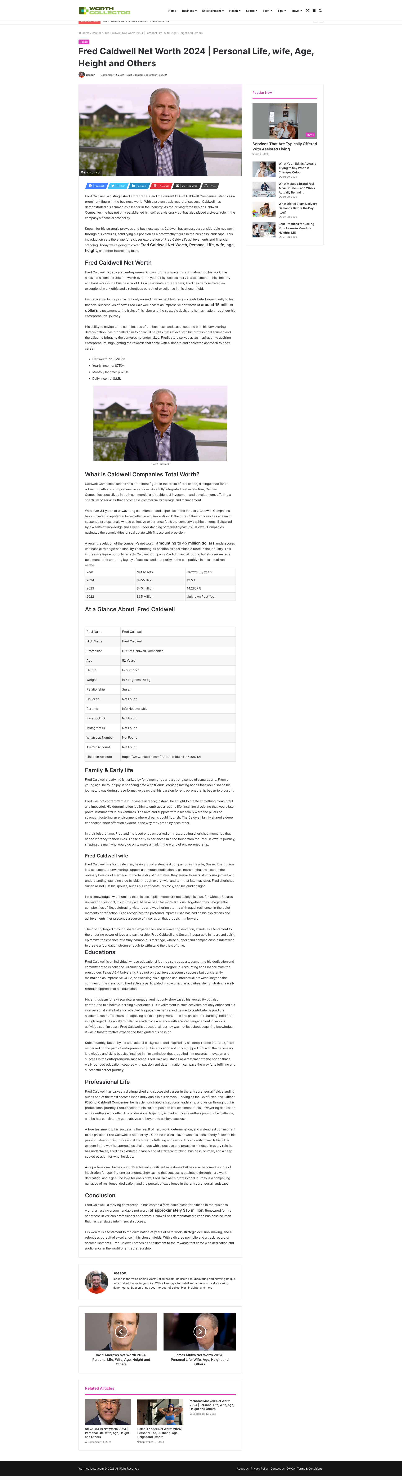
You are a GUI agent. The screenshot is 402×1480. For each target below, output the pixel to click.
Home (172, 10)
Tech (266, 10)
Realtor (96, 33)
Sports (250, 10)
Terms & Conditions (309, 1468)
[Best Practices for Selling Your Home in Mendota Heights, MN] (264, 229)
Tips (280, 10)
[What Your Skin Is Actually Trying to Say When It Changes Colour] (264, 169)
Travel (295, 10)
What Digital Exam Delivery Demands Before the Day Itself (298, 208)
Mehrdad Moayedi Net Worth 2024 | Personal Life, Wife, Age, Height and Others (212, 1405)
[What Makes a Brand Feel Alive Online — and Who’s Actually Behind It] (264, 189)
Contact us (278, 1468)
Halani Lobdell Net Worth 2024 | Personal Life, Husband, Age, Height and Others (159, 1433)
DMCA (291, 1468)
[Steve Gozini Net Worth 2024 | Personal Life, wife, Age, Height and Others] (108, 1412)
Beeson (90, 74)
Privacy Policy (259, 1468)
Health (233, 10)
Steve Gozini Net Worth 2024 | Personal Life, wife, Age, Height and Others (107, 1433)
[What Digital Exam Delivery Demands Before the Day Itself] (264, 209)
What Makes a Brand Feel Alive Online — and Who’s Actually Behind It (297, 188)
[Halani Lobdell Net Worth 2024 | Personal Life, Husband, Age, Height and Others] (160, 1412)
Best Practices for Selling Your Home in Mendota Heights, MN (296, 228)
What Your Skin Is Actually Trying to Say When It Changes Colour (297, 168)
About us (243, 1468)
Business (188, 10)
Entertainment (211, 10)
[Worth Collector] (105, 10)
